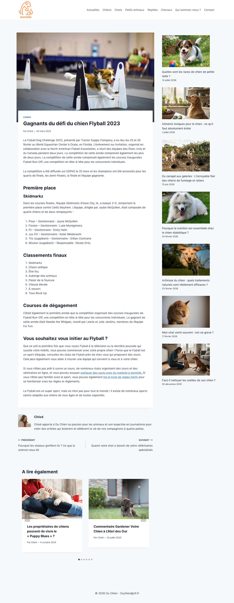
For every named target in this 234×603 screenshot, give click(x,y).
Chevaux (166, 9)
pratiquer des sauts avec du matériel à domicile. (112, 372)
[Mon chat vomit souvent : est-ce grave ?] (189, 312)
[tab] (79, 559)
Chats (118, 9)
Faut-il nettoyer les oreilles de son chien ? (189, 380)
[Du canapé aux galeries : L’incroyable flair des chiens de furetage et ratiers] (189, 155)
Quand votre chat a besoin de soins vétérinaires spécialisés (121, 445)
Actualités (93, 9)
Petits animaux (134, 9)
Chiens (107, 9)
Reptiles (153, 9)
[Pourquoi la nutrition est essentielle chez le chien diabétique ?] (189, 208)
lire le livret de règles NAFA (120, 377)
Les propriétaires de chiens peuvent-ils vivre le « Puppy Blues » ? (48, 531)
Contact (209, 9)
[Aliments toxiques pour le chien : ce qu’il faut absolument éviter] (189, 103)
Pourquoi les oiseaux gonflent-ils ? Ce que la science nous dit (46, 445)
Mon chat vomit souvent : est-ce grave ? (188, 332)
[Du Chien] (26, 10)
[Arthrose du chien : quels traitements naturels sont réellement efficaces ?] (189, 260)
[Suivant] (143, 518)
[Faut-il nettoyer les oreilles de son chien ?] (189, 360)
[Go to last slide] (27, 518)
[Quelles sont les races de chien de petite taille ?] (189, 51)
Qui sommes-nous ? (188, 9)
